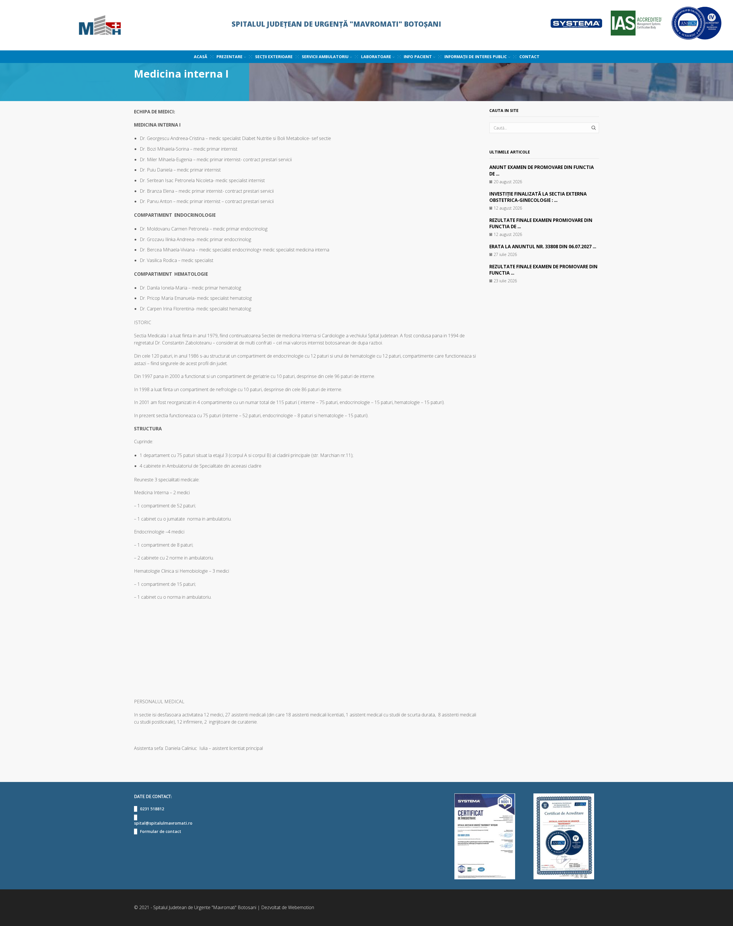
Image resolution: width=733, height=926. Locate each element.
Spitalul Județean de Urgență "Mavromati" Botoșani (336, 24)
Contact (529, 56)
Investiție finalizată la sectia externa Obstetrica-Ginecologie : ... (538, 197)
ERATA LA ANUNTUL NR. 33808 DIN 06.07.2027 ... (542, 246)
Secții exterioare (274, 56)
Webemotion (301, 907)
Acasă (200, 56)
